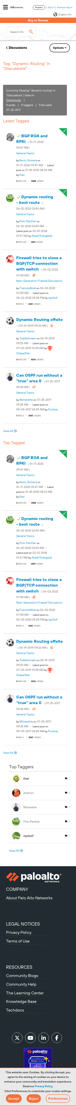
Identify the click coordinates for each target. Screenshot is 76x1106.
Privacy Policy (43, 1086)
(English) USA (64, 14)
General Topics (25, 153)
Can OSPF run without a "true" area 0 (39, 381)
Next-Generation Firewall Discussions (39, 280)
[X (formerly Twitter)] (17, 1038)
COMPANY (17, 889)
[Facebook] (56, 1038)
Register (39, 7)
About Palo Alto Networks (29, 897)
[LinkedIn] (43, 1038)
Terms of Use (18, 941)
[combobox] (21, 32)
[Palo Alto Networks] (38, 877)
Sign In (51, 7)
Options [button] (58, 47)
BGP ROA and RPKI (32, 141)
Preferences (58, 1098)
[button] (14, 1098)
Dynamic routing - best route (34, 202)
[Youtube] (30, 1038)
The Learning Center (25, 993)
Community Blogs (22, 975)
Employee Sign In (65, 7)
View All (8, 431)
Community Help (21, 984)
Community (13, 100)
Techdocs (15, 1010)
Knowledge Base (21, 1001)
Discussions (18, 47)
